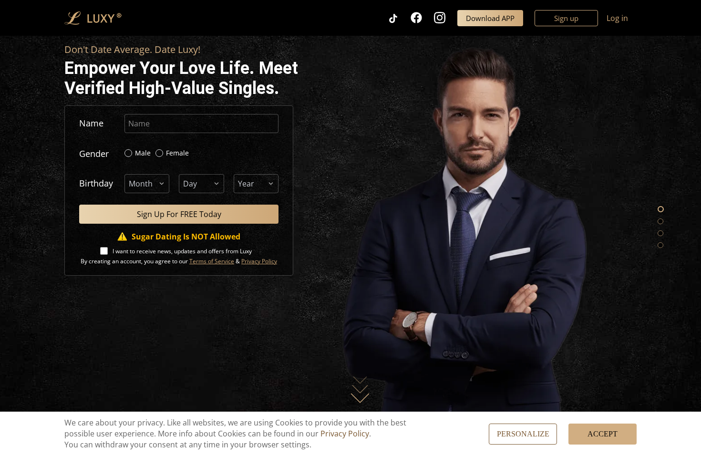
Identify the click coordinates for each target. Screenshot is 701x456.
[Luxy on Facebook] (422, 18)
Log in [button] (617, 18)
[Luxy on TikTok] (399, 18)
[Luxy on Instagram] (445, 18)
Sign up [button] (566, 18)
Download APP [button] (490, 18)
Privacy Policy (344, 433)
